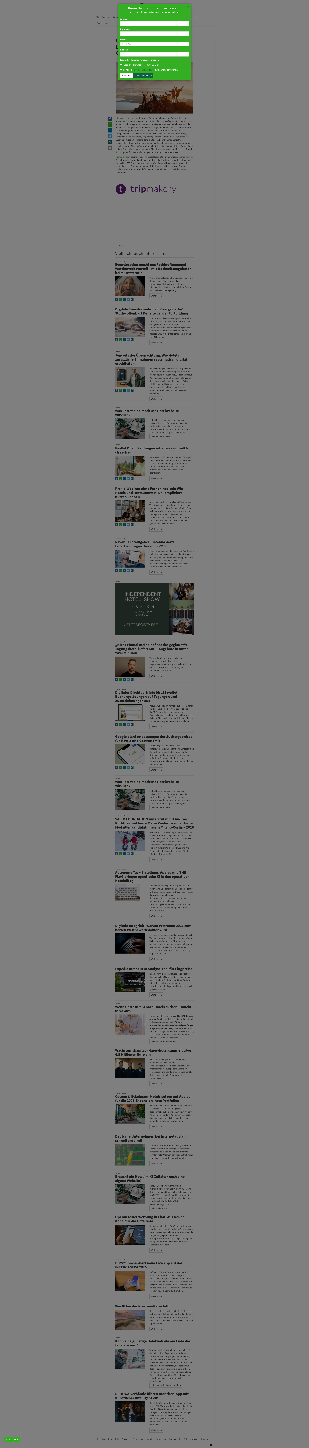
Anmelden (126, 75)
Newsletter (13, 1439)
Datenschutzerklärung (144, 69)
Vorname (124, 19)
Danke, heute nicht (143, 75)
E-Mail (123, 39)
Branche (124, 49)
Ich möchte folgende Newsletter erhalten (139, 59)
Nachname (125, 29)
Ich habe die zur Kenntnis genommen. (150, 69)
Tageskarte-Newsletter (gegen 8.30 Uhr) (141, 64)
